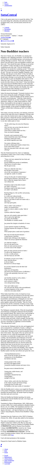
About (6, 449)
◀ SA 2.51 (4, 41)
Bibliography (8, 462)
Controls (6, 27)
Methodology (8, 457)
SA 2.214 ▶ (10, 41)
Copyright (7, 463)
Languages (5, 39)
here (12, 435)
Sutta (5, 2)
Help (5, 451)
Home (6, 452)
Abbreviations (8, 459)
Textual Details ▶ (6, 37)
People (6, 455)
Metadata (7, 31)
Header (20, 35)
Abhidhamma (8, 5)
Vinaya (6, 4)
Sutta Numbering (9, 460)
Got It (2, 24)
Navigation (7, 29)
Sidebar (14, 35)
